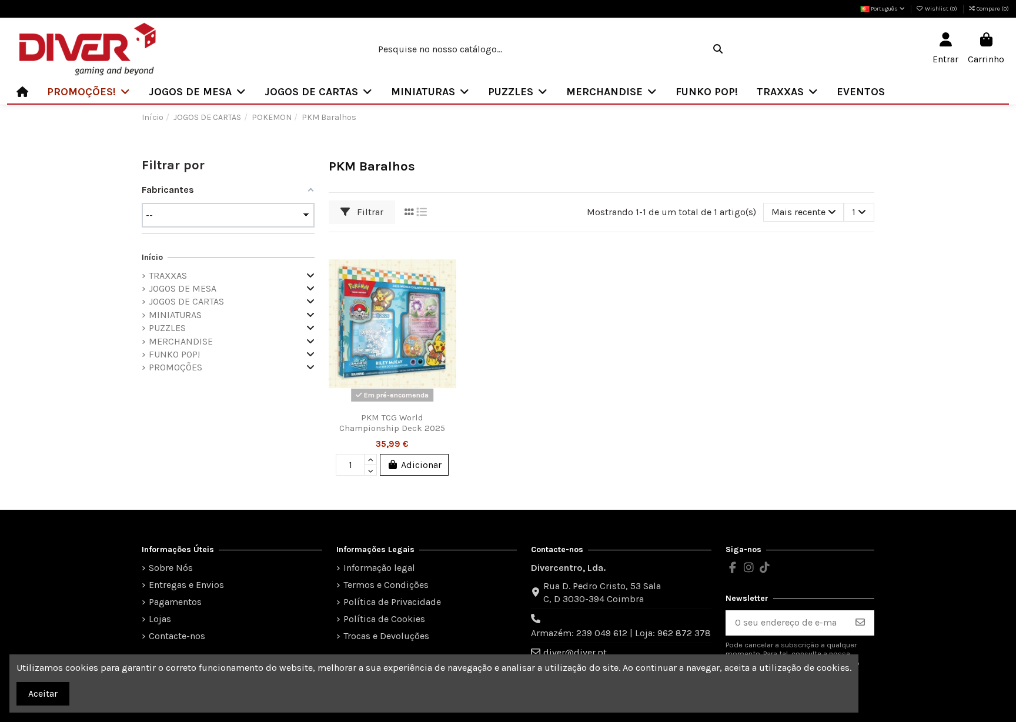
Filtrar (369, 212)
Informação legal (379, 567)
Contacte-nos (177, 635)
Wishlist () (941, 8)
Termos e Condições (386, 584)
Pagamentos (175, 601)
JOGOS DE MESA (182, 288)
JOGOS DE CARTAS (186, 301)
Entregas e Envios (186, 584)
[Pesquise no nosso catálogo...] (718, 49)
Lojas (160, 618)
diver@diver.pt (575, 652)
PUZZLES (167, 327)
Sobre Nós (171, 567)
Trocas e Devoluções (386, 635)
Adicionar (421, 464)
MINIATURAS (175, 314)
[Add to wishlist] (446, 260)
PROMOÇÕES (175, 367)
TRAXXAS (168, 275)
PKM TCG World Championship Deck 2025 (392, 422)
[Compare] (446, 282)
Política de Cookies (384, 618)
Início (152, 257)
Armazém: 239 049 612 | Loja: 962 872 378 (621, 633)
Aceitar (43, 693)
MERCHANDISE (181, 341)
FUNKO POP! (174, 354)
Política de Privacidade (392, 601)
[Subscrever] (860, 623)
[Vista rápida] (446, 304)
